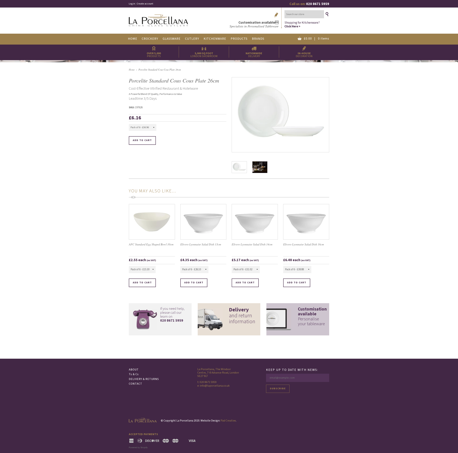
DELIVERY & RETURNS (144, 379)
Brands (258, 39)
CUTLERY (192, 39)
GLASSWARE (172, 39)
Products (239, 39)
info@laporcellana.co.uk (215, 386)
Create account (145, 4)
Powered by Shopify (138, 447)
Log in (132, 4)
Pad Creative (228, 421)
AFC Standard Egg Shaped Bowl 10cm (151, 244)
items (316, 38)
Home (132, 69)
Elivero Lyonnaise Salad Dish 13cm (200, 244)
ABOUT (134, 370)
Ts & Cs (134, 374)
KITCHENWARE (215, 39)
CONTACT (135, 384)
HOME (132, 39)
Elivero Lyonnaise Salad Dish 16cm (303, 244)
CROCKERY (150, 39)
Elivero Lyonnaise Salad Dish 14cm (252, 244)
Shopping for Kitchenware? (302, 24)
